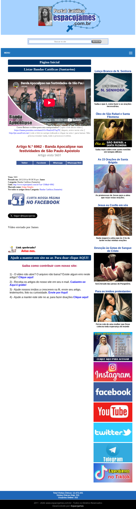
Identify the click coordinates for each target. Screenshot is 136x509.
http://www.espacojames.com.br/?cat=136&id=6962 (33, 184)
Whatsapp (58, 163)
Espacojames (77, 505)
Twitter (24, 163)
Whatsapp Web (74, 163)
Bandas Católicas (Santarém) (51, 189)
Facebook (41, 163)
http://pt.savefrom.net (19, 133)
